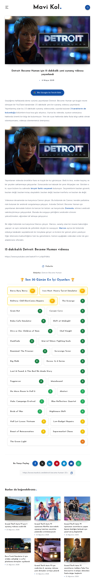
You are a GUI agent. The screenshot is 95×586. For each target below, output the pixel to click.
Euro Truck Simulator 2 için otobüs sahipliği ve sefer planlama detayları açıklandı (17, 559)
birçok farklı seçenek (41, 188)
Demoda (69, 208)
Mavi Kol (46, 7)
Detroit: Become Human (52, 273)
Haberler (49, 266)
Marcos (62, 228)
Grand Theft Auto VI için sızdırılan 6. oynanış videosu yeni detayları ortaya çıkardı (47, 568)
